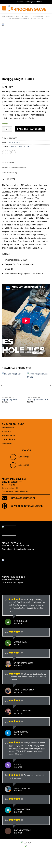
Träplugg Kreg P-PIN (9, 400)
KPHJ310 (22, 146)
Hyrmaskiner (7, 443)
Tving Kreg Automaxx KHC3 (37, 400)
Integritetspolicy (9, 435)
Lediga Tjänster (8, 439)
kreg (28, 146)
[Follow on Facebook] (13, 465)
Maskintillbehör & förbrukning (37, 17)
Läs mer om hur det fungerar (12, 583)
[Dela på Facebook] (9, 152)
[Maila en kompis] (13, 152)
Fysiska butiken (8, 428)
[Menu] (4, 8)
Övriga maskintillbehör (19, 18)
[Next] (50, 390)
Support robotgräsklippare (27, 506)
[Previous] (2, 390)
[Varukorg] (49, 8)
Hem (3, 17)
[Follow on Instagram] (13, 457)
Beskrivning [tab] (8, 162)
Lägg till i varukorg (29, 129)
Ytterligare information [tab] (14, 168)
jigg (16, 146)
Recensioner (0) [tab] (9, 173)
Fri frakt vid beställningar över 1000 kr (29, 2)
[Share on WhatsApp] (4, 152)
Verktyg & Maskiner (15, 17)
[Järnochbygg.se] (27, 8)
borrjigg (11, 146)
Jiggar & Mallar (37, 18)
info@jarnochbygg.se (23, 498)
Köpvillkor (6, 431)
